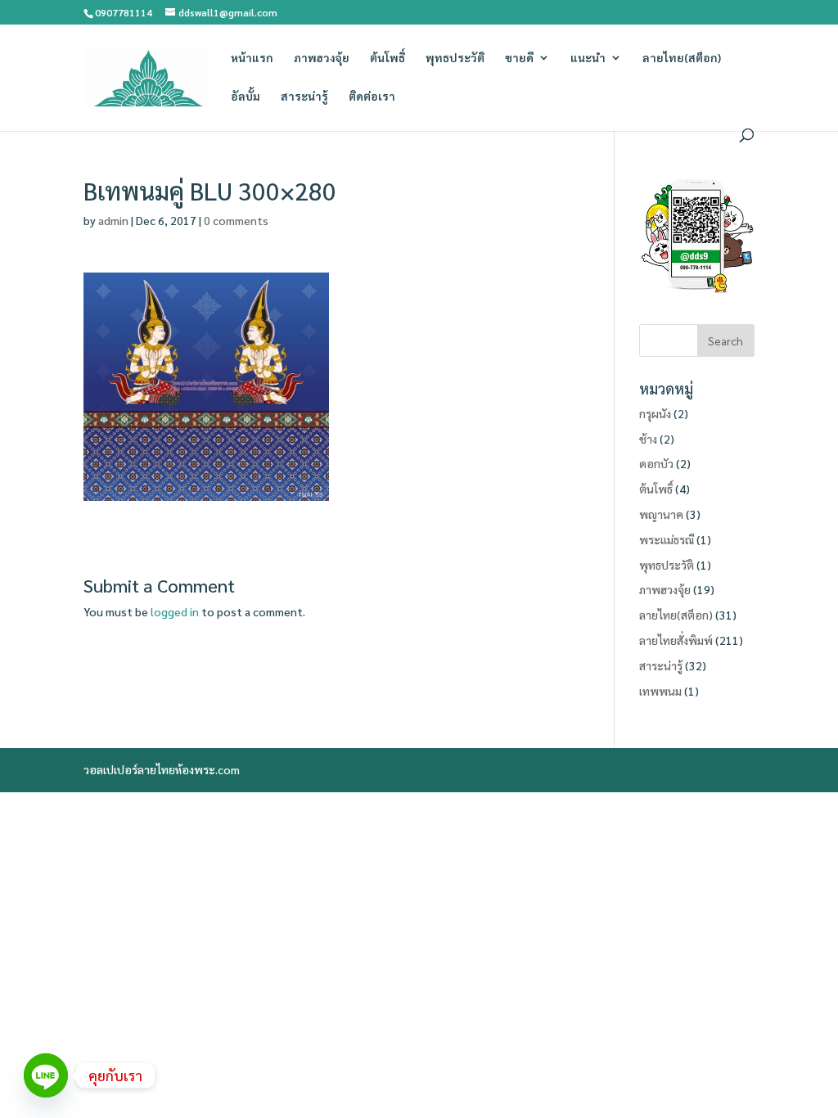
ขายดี (519, 58)
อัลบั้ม (245, 96)
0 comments (236, 220)
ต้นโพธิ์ (387, 58)
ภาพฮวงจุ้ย (321, 58)
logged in (175, 611)
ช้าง (648, 438)
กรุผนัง (655, 413)
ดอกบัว (656, 463)
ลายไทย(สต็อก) (681, 58)
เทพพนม (660, 690)
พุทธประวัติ (455, 58)
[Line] (46, 1075)
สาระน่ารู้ (304, 96)
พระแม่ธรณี (666, 539)
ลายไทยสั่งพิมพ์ (676, 640)
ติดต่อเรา (372, 96)
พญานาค (661, 514)
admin (113, 220)
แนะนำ (588, 58)
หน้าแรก (252, 58)
